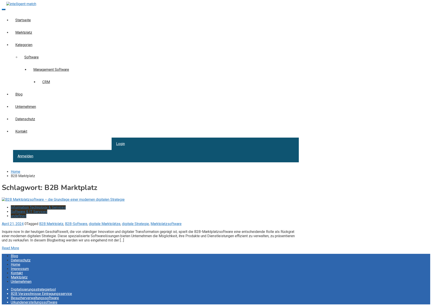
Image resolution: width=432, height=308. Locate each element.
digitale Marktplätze (104, 224)
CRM (46, 82)
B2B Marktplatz (51, 224)
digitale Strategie (135, 224)
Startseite (23, 20)
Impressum (20, 269)
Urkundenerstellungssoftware (34, 302)
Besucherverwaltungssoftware (35, 298)
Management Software (51, 69)
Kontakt (21, 131)
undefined (18, 216)
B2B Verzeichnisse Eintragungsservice (41, 294)
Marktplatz (23, 32)
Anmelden (25, 156)
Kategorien (23, 45)
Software (31, 57)
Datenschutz (25, 119)
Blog (18, 94)
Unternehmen (25, 107)
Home (15, 264)
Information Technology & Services (38, 207)
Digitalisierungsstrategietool (33, 289)
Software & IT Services (29, 212)
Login (120, 144)
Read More (10, 248)
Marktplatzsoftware (166, 224)
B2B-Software (76, 224)
